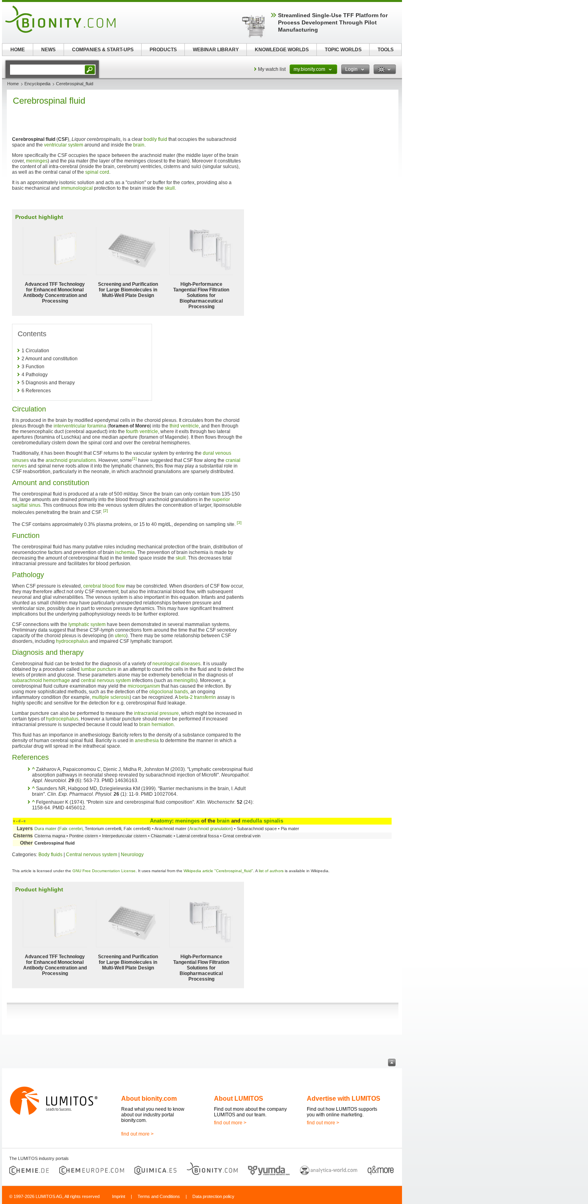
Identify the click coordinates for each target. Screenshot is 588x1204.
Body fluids (50, 854)
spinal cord (97, 172)
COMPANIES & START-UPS (103, 49)
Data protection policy (213, 1196)
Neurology (132, 854)
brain (138, 145)
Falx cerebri (70, 828)
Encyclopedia (37, 83)
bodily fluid (155, 139)
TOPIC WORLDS (343, 49)
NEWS (48, 49)
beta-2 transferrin (197, 697)
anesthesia (147, 740)
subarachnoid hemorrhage (41, 680)
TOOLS (386, 49)
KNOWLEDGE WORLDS (282, 49)
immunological (77, 188)
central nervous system (106, 680)
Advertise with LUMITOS (343, 1098)
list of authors (271, 871)
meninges (37, 161)
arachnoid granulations (71, 460)
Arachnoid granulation (210, 828)
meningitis (185, 680)
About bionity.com (149, 1098)
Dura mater (45, 828)
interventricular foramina (80, 426)
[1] (134, 458)
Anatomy (161, 821)
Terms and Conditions (159, 1196)
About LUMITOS (238, 1098)
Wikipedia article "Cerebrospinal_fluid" (218, 871)
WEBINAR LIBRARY (216, 49)
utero (120, 635)
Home (13, 83)
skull (170, 188)
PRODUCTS (163, 49)
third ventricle (184, 426)
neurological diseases (176, 663)
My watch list (272, 69)
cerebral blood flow (104, 586)
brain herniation (156, 724)
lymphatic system (87, 624)
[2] (105, 510)
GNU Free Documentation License (104, 871)
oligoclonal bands (168, 691)
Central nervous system (91, 854)
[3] (239, 522)
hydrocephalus (72, 641)
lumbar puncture (98, 669)
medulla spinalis (262, 821)
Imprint (118, 1196)
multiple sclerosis (111, 697)
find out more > (137, 1134)
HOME (17, 49)
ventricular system (63, 145)
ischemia (125, 552)
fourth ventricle (142, 431)
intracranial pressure (156, 713)
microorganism (144, 686)
